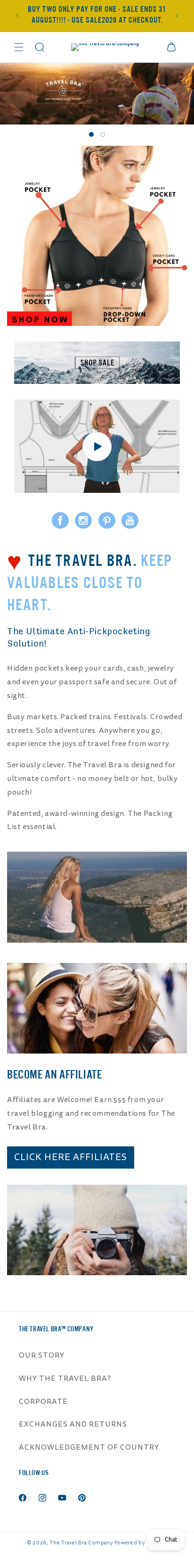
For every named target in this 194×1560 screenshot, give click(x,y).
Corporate (43, 1401)
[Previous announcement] (17, 15)
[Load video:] (97, 446)
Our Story (42, 1355)
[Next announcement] (176, 15)
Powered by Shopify (140, 1542)
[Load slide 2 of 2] (102, 134)
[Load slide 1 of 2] (91, 134)
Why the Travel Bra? (65, 1378)
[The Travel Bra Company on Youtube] (129, 519)
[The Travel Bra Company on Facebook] (60, 519)
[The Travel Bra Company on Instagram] (83, 519)
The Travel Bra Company (81, 1542)
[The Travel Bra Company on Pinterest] (106, 519)
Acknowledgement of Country (89, 1447)
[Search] (39, 47)
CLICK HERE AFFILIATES (70, 1157)
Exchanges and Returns (73, 1424)
